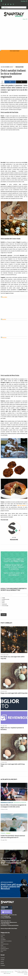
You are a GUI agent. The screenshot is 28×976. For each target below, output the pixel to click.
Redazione (14, 539)
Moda (2, 945)
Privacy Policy (18, 971)
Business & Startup (7, 802)
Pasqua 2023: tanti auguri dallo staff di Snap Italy (14, 693)
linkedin (2, 963)
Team (2, 936)
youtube (2, 959)
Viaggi (8, 833)
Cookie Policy (24, 971)
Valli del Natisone (21, 505)
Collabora (3, 939)
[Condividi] (10, 81)
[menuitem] (14, 939)
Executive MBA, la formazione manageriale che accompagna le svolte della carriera (13, 806)
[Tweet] (21, 81)
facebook (3, 957)
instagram (3, 965)
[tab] (14, 936)
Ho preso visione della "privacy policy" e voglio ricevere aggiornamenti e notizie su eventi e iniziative (13, 611)
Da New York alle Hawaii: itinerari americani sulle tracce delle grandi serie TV (13, 836)
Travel (3, 833)
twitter (2, 961)
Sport (2, 951)
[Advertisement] (14, 35)
